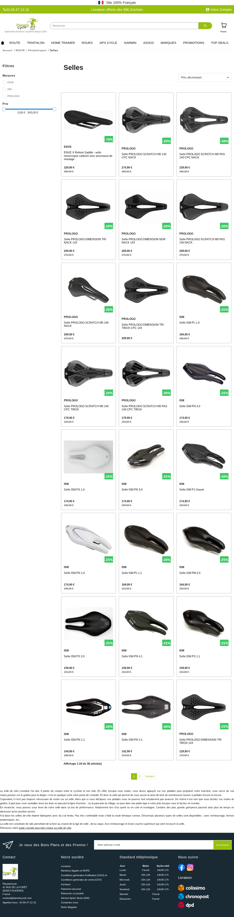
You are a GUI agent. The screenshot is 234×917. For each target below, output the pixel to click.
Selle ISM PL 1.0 (189, 322)
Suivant (149, 776)
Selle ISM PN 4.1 (132, 656)
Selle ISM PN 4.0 (189, 406)
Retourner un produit (72, 893)
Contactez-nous (69, 902)
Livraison (66, 866)
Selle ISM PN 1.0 (74, 572)
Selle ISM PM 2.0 (189, 572)
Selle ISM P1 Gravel (191, 489)
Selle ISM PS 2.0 (74, 656)
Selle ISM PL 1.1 (132, 572)
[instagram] (190, 867)
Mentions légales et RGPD (75, 870)
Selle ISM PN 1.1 (74, 739)
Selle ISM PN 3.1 (132, 739)
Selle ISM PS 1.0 (74, 489)
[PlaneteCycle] (26, 26)
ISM (9, 89)
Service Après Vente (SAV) (75, 898)
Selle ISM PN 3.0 (132, 489)
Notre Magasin (69, 907)
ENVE (10, 82)
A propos (66, 884)
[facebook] (181, 867)
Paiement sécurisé (71, 889)
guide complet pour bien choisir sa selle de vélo (45, 827)
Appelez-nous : (19, 902)
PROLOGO (13, 96)
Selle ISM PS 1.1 (189, 656)
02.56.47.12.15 (17, 9)
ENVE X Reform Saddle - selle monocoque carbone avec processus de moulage (88, 155)
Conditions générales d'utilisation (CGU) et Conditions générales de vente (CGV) (84, 877)
